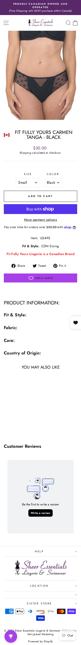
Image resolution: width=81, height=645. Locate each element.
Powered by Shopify (40, 641)
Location (39, 586)
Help (39, 551)
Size (28, 174)
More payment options (40, 219)
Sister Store (39, 603)
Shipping (25, 153)
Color (53, 174)
